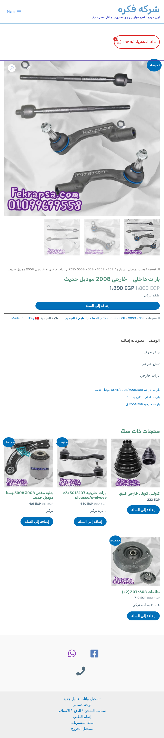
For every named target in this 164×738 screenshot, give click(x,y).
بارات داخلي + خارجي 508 (143, 397)
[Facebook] (94, 653)
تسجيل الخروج (82, 728)
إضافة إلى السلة (97, 305)
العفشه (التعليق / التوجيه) (81, 318)
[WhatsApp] (72, 653)
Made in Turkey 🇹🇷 (25, 318)
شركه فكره (139, 9)
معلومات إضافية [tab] (132, 340)
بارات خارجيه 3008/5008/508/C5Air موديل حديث (127, 390)
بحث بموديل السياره (131, 269)
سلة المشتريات (82, 722)
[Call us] (80, 671)
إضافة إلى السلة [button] (143, 510)
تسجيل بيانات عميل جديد (82, 699)
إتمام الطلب (82, 717)
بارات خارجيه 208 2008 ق (143, 404)
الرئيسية (154, 269)
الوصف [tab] (154, 340)
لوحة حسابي (82, 705)
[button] (12, 68)
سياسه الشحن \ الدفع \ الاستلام (82, 711)
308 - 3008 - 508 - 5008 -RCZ (91, 269)
